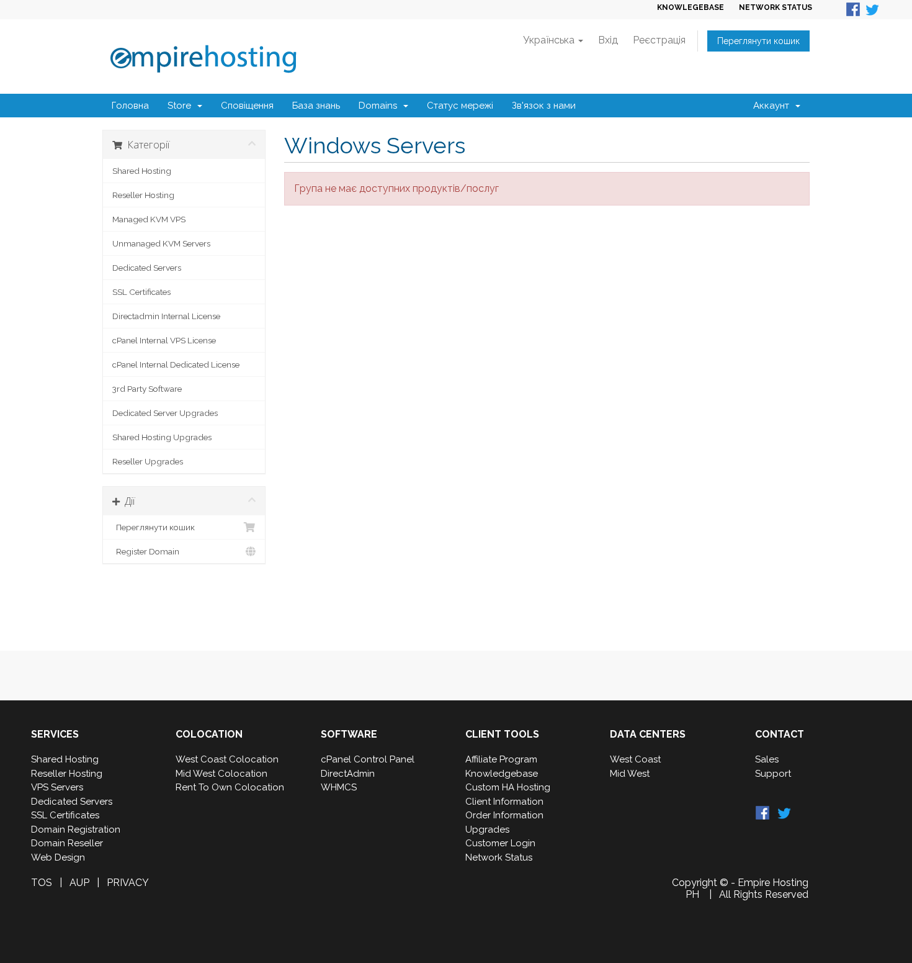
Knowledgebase (501, 773)
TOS (41, 882)
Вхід (608, 40)
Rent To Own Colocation (230, 787)
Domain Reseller (67, 843)
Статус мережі (460, 105)
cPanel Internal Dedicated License (175, 364)
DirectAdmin (348, 773)
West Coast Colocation (227, 759)
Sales (767, 759)
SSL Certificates (141, 292)
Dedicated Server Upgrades (165, 413)
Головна (130, 105)
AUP (79, 882)
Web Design (58, 857)
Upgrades (487, 829)
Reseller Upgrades (147, 461)
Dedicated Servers (146, 268)
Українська (550, 40)
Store (182, 105)
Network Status (498, 857)
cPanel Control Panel (367, 759)
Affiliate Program (501, 759)
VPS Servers (57, 787)
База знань (316, 105)
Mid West (630, 773)
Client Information (504, 801)
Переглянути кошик (758, 41)
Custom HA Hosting (507, 787)
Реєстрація (659, 40)
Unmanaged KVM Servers (161, 243)
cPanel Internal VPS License (164, 340)
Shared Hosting (141, 171)
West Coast (635, 759)
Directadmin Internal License (166, 316)
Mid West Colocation (221, 773)
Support (773, 773)
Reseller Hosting (143, 195)
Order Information (504, 815)
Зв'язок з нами (544, 105)
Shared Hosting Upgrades (162, 437)
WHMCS (339, 787)
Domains (380, 105)
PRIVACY (128, 882)
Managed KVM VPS (149, 219)
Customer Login (500, 843)
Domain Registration (75, 829)
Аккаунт (773, 105)
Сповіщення (247, 105)
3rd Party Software (147, 389)
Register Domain (145, 551)
